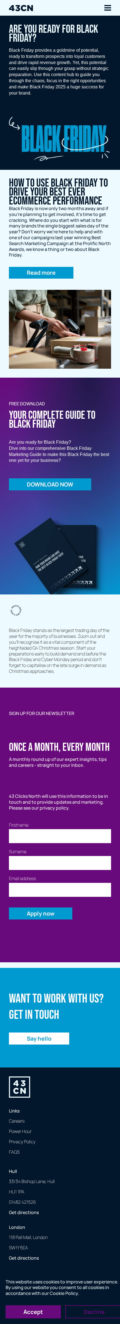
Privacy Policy (22, 1142)
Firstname (18, 825)
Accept (33, 1312)
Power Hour (20, 1131)
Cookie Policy (64, 1293)
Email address (22, 878)
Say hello (39, 1038)
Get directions (24, 1212)
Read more (41, 272)
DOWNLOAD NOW (50, 484)
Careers (17, 1121)
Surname (18, 852)
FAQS (14, 1152)
